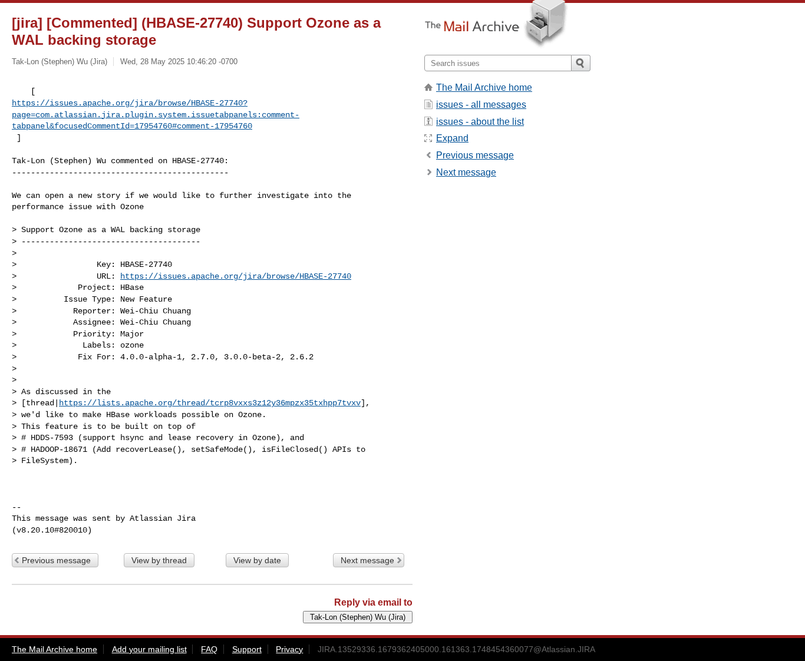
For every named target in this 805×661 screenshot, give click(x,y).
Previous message (56, 560)
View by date (257, 560)
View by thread (159, 560)
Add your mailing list (149, 649)
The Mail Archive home (484, 87)
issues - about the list (480, 122)
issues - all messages (481, 105)
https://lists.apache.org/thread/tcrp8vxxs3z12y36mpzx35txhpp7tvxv (210, 403)
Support (247, 649)
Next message (367, 560)
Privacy (289, 649)
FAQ (209, 649)
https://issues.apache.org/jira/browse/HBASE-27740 (235, 276)
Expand (452, 138)
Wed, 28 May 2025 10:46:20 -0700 (178, 61)
